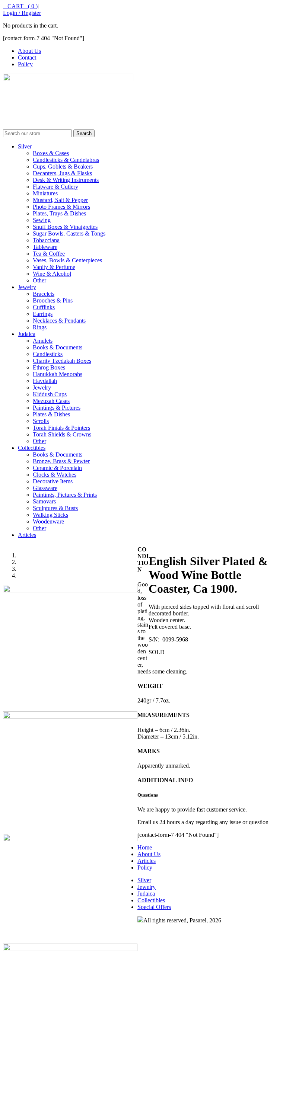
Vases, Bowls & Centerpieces (67, 260)
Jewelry (27, 287)
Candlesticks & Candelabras (66, 160)
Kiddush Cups (50, 394)
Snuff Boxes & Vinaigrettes (65, 227)
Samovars (44, 501)
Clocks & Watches (54, 474)
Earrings (43, 314)
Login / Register (22, 13)
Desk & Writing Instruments (66, 180)
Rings (40, 327)
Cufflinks (44, 307)
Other (39, 280)
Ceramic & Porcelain (57, 468)
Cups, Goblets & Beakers (63, 166)
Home (144, 847)
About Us (29, 51)
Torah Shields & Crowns (62, 434)
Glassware (45, 488)
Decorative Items (53, 481)
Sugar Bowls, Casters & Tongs (69, 233)
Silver (25, 146)
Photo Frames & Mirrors (61, 207)
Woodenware (48, 521)
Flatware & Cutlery (55, 186)
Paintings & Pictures (56, 407)
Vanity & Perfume (54, 267)
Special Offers (154, 907)
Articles (27, 535)
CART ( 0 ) (20, 6)
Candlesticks (48, 354)
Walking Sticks (50, 515)
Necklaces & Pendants (59, 320)
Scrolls (41, 421)
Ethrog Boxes (49, 367)
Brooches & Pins (53, 300)
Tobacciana (46, 240)
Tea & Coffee (49, 253)
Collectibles (31, 448)
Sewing (42, 220)
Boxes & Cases (51, 153)
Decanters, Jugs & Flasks (62, 173)
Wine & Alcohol (52, 274)
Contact (27, 57)
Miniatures (45, 193)
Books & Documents (57, 347)
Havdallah (45, 381)
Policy (25, 64)
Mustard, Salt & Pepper (60, 200)
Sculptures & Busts (55, 508)
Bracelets (43, 294)
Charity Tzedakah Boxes (62, 361)
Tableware (45, 247)
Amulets (43, 340)
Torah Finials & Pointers (61, 428)
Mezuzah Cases (51, 401)
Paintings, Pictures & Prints (65, 495)
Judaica (26, 334)
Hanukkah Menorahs (57, 374)
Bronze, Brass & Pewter (61, 461)
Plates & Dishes (51, 414)
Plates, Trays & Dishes (59, 213)
